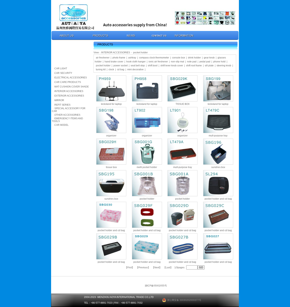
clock (111, 69)
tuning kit (101, 69)
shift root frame (194, 65)
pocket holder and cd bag (218, 198)
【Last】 (168, 267)
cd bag (120, 69)
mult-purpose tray (218, 135)
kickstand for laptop (111, 104)
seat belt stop (138, 65)
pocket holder (103, 65)
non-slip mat (177, 61)
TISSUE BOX (183, 104)
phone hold (219, 61)
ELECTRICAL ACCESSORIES (70, 77)
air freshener (102, 57)
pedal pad (204, 61)
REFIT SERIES (62, 104)
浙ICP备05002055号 (156, 285)
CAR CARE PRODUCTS (67, 82)
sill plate (209, 65)
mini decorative (135, 69)
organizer (111, 135)
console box (178, 57)
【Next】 (157, 267)
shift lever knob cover (171, 65)
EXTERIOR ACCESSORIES (69, 95)
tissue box (111, 167)
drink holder (194, 57)
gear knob (209, 57)
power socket (120, 65)
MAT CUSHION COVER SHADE (71, 86)
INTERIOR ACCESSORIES (68, 91)
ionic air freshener (158, 61)
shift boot (152, 65)
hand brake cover (114, 61)
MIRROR (59, 100)
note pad (191, 61)
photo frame (118, 57)
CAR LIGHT (60, 68)
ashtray (132, 57)
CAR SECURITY (63, 73)
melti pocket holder (147, 167)
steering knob (224, 65)
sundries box (218, 167)
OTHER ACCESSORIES (67, 115)
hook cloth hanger (136, 61)
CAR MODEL (61, 125)
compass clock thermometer (154, 57)
